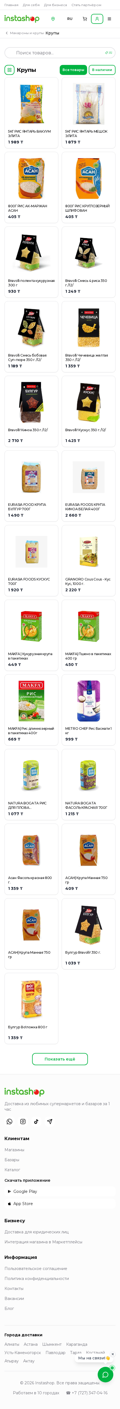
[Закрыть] (113, 1354)
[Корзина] (85, 19)
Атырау (11, 1361)
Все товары (73, 70)
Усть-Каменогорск (22, 1352)
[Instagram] (23, 1122)
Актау (29, 1361)
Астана (31, 1344)
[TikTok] (36, 1122)
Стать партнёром (86, 5)
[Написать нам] (105, 1374)
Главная (11, 5)
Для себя (31, 5)
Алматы (11, 1344)
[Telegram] (50, 1122)
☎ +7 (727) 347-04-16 (86, 1392)
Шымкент (52, 1344)
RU (70, 19)
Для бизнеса (55, 5)
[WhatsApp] (9, 1122)
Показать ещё (60, 1059)
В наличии (102, 70)
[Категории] (9, 70)
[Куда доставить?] (53, 19)
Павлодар (55, 1352)
